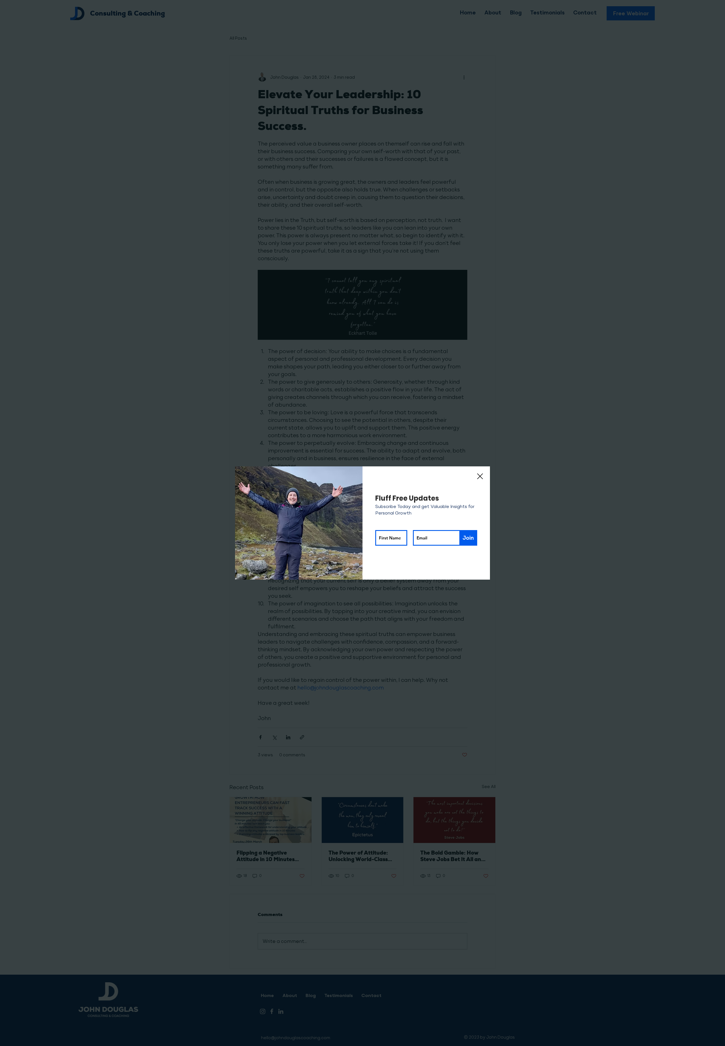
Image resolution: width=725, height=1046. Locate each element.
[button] (480, 476)
